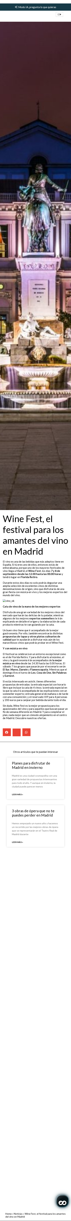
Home (8, 1213)
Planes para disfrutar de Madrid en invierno (31, 765)
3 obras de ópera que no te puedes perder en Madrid (33, 813)
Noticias (18, 1213)
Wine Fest (34, 570)
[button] (59, 14)
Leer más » (17, 794)
